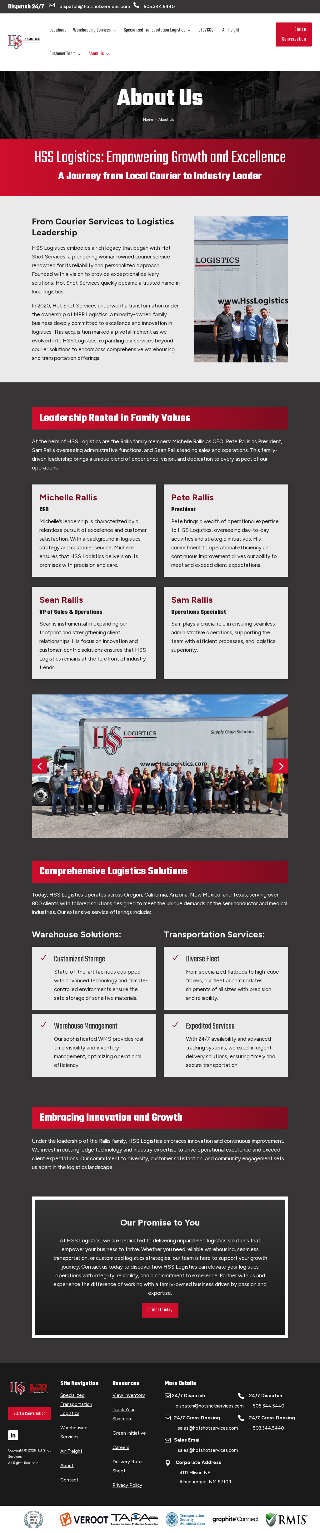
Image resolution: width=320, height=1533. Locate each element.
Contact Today (160, 1310)
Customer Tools (62, 54)
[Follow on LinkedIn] (13, 1435)
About (67, 1465)
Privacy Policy (127, 1485)
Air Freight (230, 30)
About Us (96, 54)
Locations (57, 30)
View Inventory (128, 1395)
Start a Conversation (294, 34)
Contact (69, 1480)
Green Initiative (129, 1433)
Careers (120, 1447)
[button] (39, 766)
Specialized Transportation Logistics (154, 30)
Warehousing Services (92, 30)
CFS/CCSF (206, 30)
